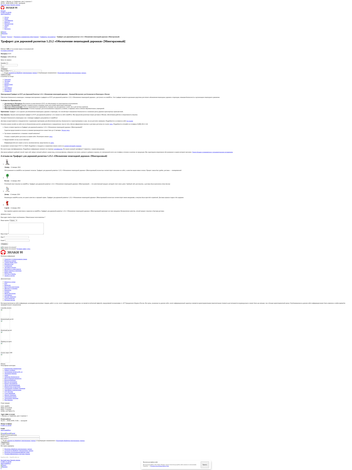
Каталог (3, 11)
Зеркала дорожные (10, 395)
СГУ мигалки (8, 391)
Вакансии (7, 285)
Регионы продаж (9, 300)
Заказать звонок (15, 5)
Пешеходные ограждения (12, 387)
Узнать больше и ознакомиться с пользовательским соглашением (212, 152)
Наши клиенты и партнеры (12, 270)
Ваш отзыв (5, 234)
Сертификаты (8, 20)
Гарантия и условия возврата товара (15, 259)
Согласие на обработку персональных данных (18, 450)
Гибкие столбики (9, 370)
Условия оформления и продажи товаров (17, 454)
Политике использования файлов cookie (160, 466)
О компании (8, 266)
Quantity (3, 63)
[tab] (177, 79)
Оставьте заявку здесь (23, 249)
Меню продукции (10, 293)
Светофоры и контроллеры (12, 390)
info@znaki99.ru (6, 14)
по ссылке (130, 121)
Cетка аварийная (9, 393)
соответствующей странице (72, 146)
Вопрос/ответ (8, 84)
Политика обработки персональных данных (18, 449)
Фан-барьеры (8, 400)
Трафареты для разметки (47, 37)
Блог (5, 283)
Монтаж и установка (10, 288)
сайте (52, 143)
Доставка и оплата (10, 267)
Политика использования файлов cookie (17, 452)
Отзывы (6, 292)
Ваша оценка (5, 220)
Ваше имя (4, 436)
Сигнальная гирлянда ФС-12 (13, 372)
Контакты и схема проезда (12, 269)
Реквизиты (7, 290)
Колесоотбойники (10, 380)
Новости (7, 22)
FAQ (5, 27)
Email (3, 240)
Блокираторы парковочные (12, 368)
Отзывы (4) (7, 91)
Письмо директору (10, 297)
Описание (7, 79)
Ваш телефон (5, 71)
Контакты (7, 29)
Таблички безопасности (11, 377)
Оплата (6, 83)
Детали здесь (65, 130)
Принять (205, 464)
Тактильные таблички (11, 398)
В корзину (4, 69)
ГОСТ (6, 86)
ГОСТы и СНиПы (10, 274)
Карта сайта (8, 272)
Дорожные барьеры (10, 373)
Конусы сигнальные (10, 382)
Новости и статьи (9, 282)
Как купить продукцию (11, 287)
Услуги (6, 17)
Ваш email (4, 438)
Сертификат (8, 88)
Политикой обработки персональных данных (72, 73)
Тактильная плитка (10, 396)
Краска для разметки (10, 383)
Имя (2, 237)
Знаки (6, 375)
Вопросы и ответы (10, 261)
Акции (6, 25)
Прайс (6, 19)
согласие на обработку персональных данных (23, 73)
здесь (111, 124)
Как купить (8, 89)
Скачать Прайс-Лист (10, 262)
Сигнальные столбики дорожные (14, 388)
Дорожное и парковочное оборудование (26, 37)
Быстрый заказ (5, 5)
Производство (8, 24)
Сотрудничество (9, 298)
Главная (3, 37)
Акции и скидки (9, 275)
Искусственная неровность (12, 378)
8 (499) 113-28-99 (6, 12)
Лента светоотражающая (12, 385)
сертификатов (58, 149)
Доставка (7, 81)
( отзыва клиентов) (7, 50)
